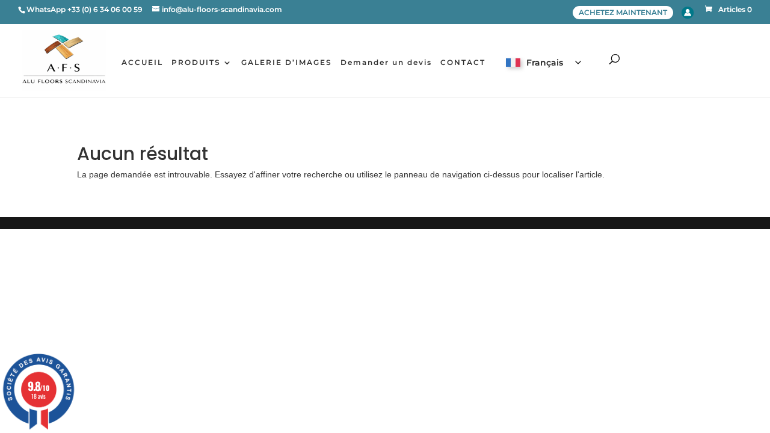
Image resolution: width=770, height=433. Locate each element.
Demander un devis (386, 62)
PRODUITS (196, 62)
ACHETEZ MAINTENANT (623, 12)
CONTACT (462, 62)
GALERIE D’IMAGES (286, 62)
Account (687, 12)
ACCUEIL (142, 62)
